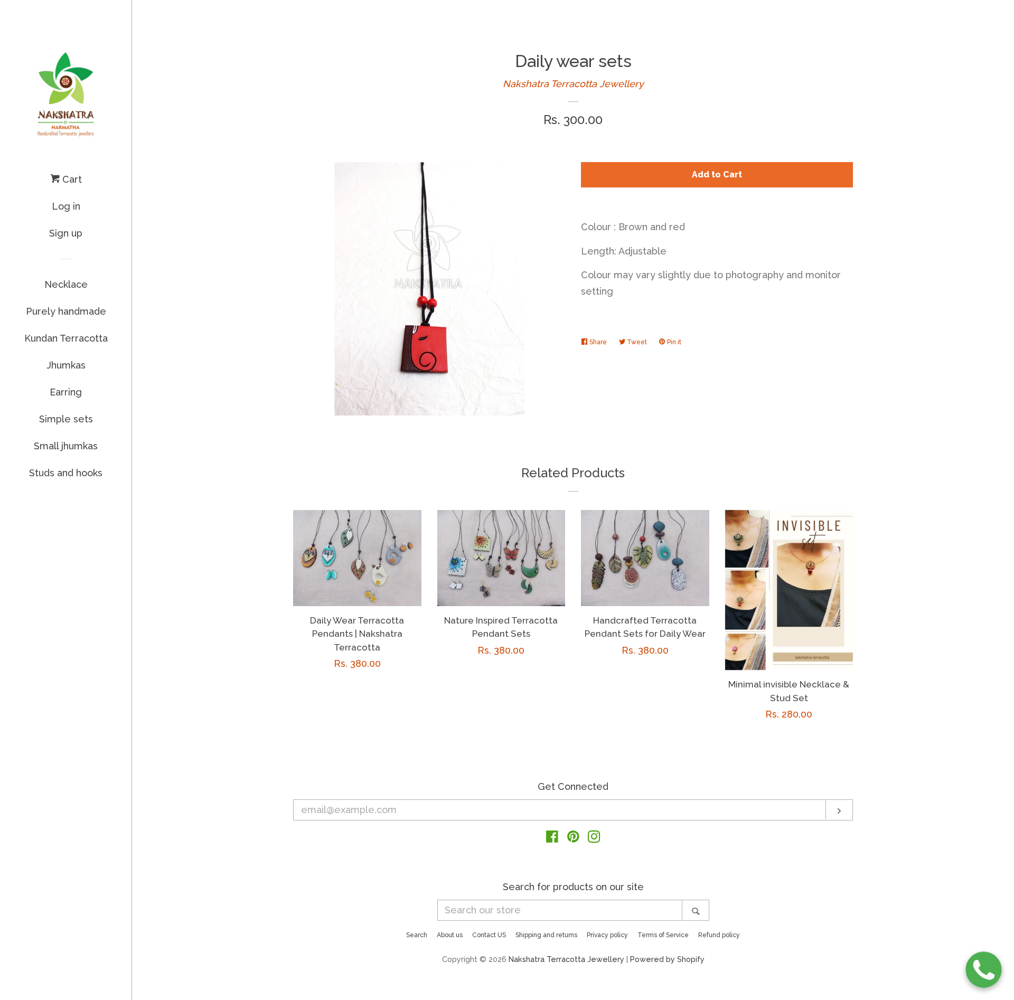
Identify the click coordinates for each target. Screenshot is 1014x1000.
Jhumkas (66, 365)
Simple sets (66, 418)
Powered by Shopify (667, 959)
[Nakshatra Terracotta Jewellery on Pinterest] (573, 838)
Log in (66, 206)
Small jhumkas (66, 445)
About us (450, 935)
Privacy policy (607, 935)
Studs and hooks (65, 472)
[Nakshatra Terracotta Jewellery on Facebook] (552, 838)
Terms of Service (663, 935)
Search (416, 935)
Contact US (489, 935)
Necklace (66, 284)
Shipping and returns (546, 935)
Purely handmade (66, 311)
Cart (71, 179)
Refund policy (719, 935)
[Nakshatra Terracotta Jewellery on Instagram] (594, 838)
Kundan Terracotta (66, 338)
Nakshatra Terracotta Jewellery (573, 83)
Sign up (65, 233)
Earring (66, 392)
